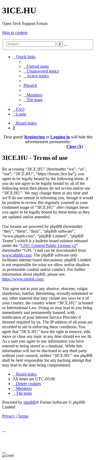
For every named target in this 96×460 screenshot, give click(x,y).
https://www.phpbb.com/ (23, 279)
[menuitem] (36, 66)
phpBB (29, 402)
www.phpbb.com (16, 255)
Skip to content (14, 32)
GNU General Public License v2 (48, 245)
